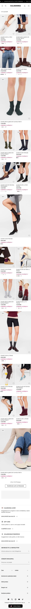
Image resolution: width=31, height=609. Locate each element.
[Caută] (6, 6)
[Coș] (29, 6)
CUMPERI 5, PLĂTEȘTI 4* (6, 41)
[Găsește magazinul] (29, 562)
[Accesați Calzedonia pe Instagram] (15, 599)
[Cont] (25, 6)
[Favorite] (14, 34)
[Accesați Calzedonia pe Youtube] (19, 599)
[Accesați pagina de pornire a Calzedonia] (15, 5)
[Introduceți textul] (29, 551)
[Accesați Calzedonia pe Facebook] (8, 599)
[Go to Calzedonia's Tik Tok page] (22, 599)
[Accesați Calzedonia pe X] (12, 599)
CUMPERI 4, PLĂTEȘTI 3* (6, 72)
